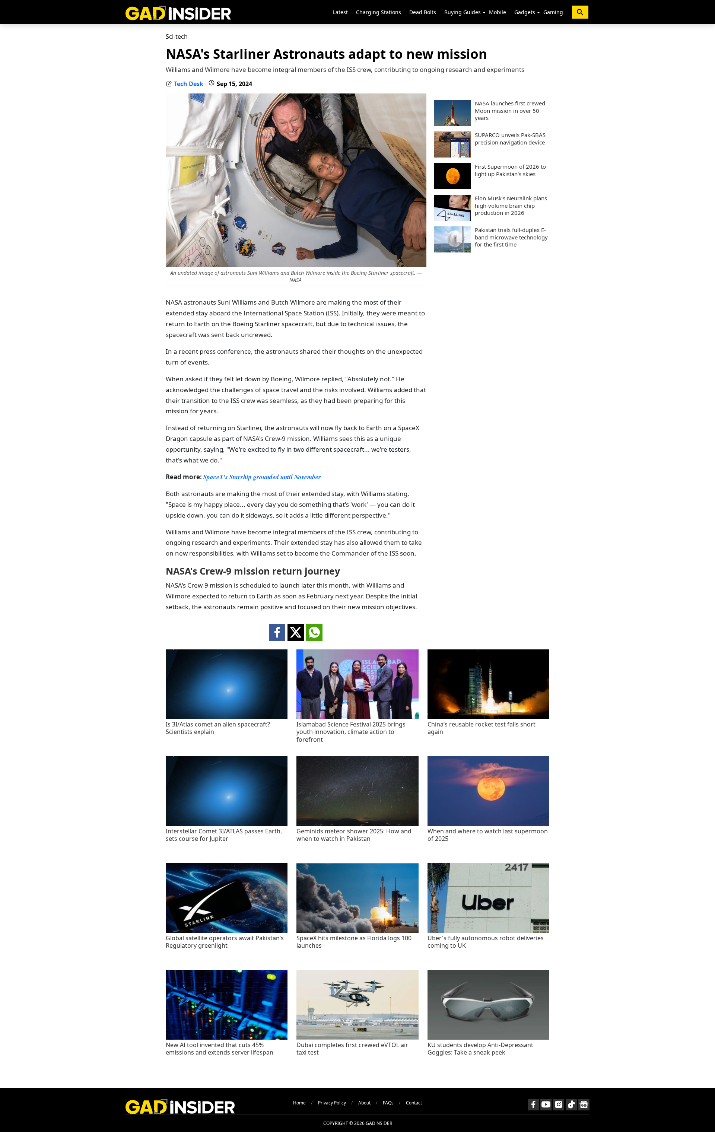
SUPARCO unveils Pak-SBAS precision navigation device (510, 138)
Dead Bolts (422, 12)
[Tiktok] (571, 1104)
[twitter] (295, 632)
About (364, 1103)
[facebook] (277, 632)
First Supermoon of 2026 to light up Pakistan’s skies (510, 170)
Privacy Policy (332, 1103)
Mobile (497, 12)
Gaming (553, 12)
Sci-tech (177, 36)
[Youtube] (546, 1104)
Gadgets (524, 12)
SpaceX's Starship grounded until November (262, 477)
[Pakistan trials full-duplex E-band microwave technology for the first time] (452, 250)
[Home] (178, 12)
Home (299, 1103)
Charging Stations (378, 12)
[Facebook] (533, 1104)
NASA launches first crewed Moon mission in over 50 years (510, 110)
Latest (340, 12)
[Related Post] (226, 717)
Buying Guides (462, 12)
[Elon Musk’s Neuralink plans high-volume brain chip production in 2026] (452, 218)
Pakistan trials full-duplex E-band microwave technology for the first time (511, 237)
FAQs (388, 1103)
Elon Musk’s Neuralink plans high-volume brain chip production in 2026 (511, 205)
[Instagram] (558, 1104)
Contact (414, 1103)
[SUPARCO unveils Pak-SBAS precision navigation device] (452, 155)
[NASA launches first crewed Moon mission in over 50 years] (452, 124)
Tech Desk (188, 84)
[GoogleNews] (584, 1104)
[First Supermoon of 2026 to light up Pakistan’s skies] (452, 187)
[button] (484, 13)
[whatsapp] (314, 632)
